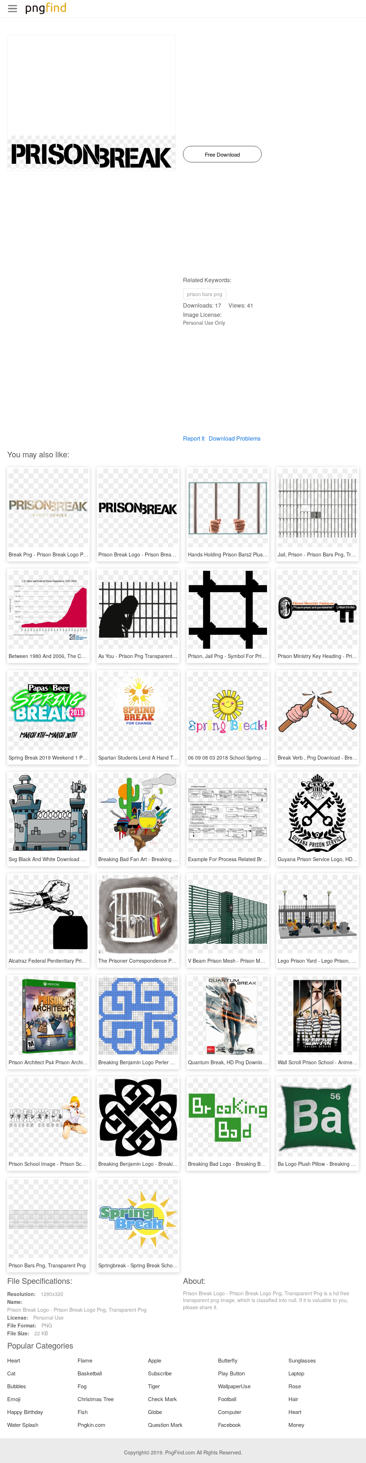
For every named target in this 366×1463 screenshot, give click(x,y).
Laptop (296, 1373)
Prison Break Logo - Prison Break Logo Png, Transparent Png (168, 554)
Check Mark (162, 1399)
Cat (11, 1373)
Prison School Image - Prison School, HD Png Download (72, 1163)
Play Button (231, 1373)
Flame (85, 1360)
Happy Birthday (25, 1411)
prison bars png (204, 294)
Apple (154, 1360)
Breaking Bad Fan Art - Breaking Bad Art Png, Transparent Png (169, 859)
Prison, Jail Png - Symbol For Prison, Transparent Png (249, 655)
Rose (294, 1386)
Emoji (13, 1399)
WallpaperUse (234, 1386)
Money (296, 1424)
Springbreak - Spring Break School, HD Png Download (159, 1265)
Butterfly (228, 1360)
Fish (83, 1411)
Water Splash (22, 1424)
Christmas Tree (96, 1399)
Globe (155, 1411)
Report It (193, 438)
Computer (229, 1411)
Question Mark (165, 1424)
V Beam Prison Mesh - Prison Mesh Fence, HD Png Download (258, 960)
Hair (293, 1399)
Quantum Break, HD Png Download (228, 1062)
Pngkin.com (91, 1424)
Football (227, 1399)
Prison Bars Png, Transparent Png (47, 1265)
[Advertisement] (91, 85)
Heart (13, 1360)
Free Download (222, 154)
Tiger (154, 1386)
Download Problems (235, 438)
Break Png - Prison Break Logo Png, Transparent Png (69, 554)
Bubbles (16, 1386)
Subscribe (160, 1373)
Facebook (229, 1424)
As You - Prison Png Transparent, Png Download (153, 655)
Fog (82, 1386)
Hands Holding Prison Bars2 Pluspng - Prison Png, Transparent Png (264, 554)
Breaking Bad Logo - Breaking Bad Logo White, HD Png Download (263, 1163)
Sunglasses (302, 1360)
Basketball (90, 1373)
